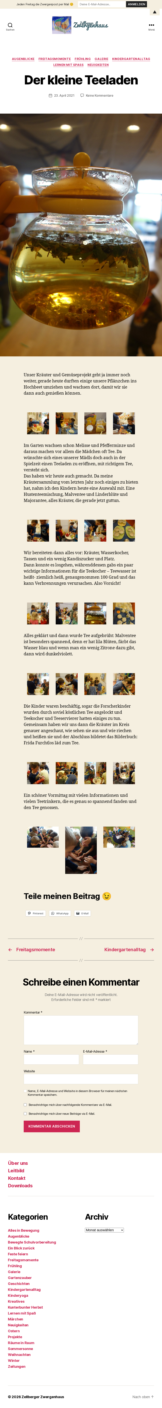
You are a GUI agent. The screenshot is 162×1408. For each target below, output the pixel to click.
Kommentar (33, 1012)
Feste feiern (18, 1254)
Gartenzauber (20, 1278)
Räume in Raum (21, 1343)
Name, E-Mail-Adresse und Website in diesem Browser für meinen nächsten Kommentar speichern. (77, 1093)
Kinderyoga (18, 1295)
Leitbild (16, 1170)
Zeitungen (16, 1366)
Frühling (83, 59)
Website (29, 1071)
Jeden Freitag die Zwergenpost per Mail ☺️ (44, 4)
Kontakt (16, 1178)
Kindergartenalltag (131, 59)
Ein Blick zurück (21, 1248)
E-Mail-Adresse (95, 1051)
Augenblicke (23, 59)
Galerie (101, 59)
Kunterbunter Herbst (25, 1307)
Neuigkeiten (98, 65)
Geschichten (19, 1284)
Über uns (18, 1163)
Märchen (15, 1319)
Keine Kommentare (99, 95)
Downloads (20, 1185)
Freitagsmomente (55, 59)
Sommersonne (20, 1349)
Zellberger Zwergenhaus (43, 1397)
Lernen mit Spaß (68, 65)
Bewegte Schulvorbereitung (32, 1242)
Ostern (14, 1331)
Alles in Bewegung (23, 1230)
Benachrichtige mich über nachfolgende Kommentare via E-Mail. (70, 1105)
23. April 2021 (64, 95)
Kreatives (16, 1301)
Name (29, 1051)
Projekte (15, 1337)
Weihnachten (19, 1355)
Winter (14, 1360)
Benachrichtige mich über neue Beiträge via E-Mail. (62, 1114)
